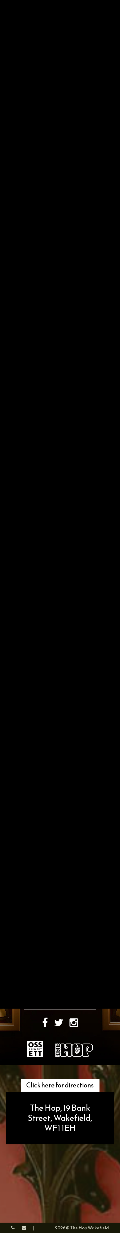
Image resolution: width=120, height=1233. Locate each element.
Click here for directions (60, 1085)
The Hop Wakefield (89, 1227)
